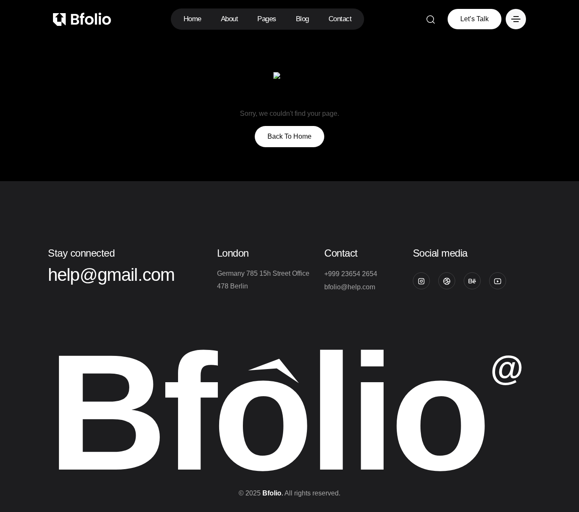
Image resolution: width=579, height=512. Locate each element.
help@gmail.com (111, 275)
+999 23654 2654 (350, 273)
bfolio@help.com (349, 287)
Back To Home (289, 136)
